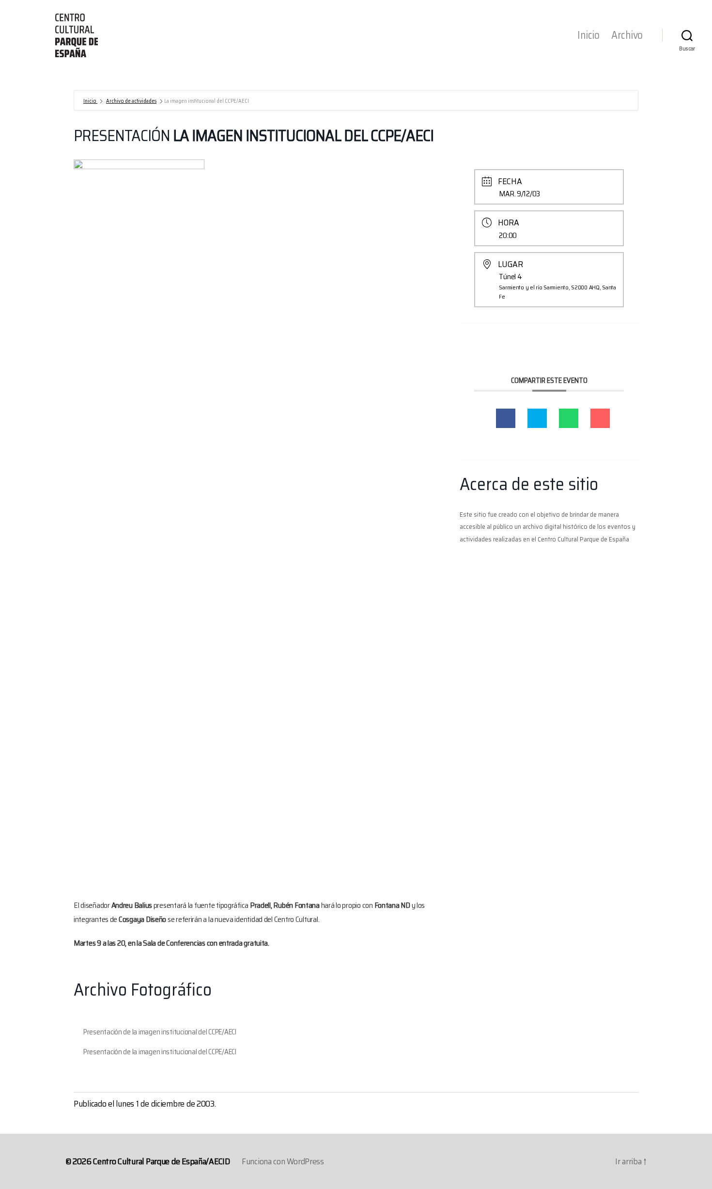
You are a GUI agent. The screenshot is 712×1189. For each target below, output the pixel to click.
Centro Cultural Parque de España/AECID (161, 1161)
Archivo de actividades (131, 101)
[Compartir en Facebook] (505, 418)
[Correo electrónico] (600, 418)
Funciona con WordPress (283, 1161)
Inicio (588, 35)
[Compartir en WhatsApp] (568, 418)
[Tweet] (537, 418)
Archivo (627, 35)
